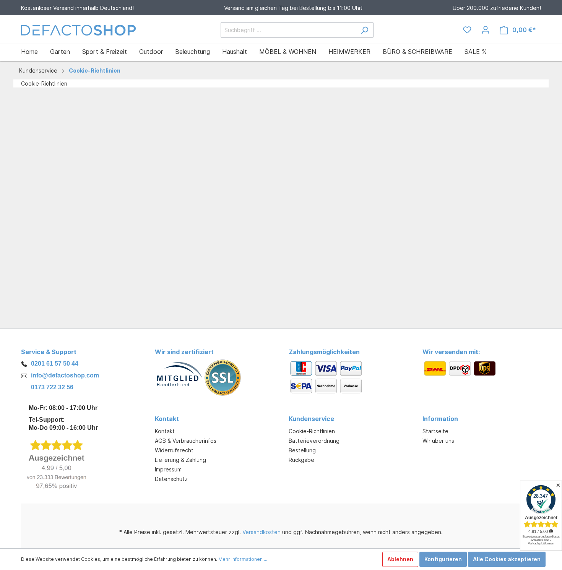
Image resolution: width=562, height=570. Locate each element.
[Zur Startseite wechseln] (78, 30)
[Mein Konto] (485, 29)
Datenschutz (171, 479)
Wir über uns (438, 440)
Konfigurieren (443, 559)
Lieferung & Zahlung (180, 460)
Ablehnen (400, 559)
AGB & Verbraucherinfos (185, 440)
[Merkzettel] (467, 29)
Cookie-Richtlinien (312, 431)
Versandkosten (261, 532)
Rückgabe (301, 460)
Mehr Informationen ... (242, 559)
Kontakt (165, 431)
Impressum (168, 469)
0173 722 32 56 (52, 387)
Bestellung (302, 450)
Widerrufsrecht (174, 450)
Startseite (435, 431)
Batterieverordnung (314, 440)
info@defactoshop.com (65, 375)
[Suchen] (365, 30)
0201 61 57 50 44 (54, 363)
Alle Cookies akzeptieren (507, 559)
